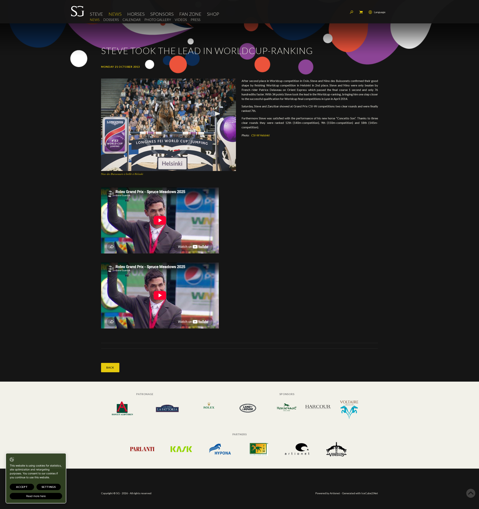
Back (110, 367)
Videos (181, 20)
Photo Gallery (157, 20)
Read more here (36, 496)
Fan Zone (190, 14)
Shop (213, 14)
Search (351, 12)
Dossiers (111, 20)
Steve (96, 14)
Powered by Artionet (327, 493)
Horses (136, 14)
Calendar (132, 20)
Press (195, 20)
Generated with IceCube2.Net (360, 493)
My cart (361, 12)
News (115, 14)
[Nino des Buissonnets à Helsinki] (168, 124)
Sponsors (162, 14)
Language (379, 12)
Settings (49, 486)
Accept (22, 486)
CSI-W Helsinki (260, 135)
